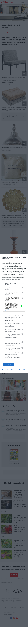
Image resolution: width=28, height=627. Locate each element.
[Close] (25, 257)
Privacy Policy (22, 369)
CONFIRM (8, 364)
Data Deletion (5, 369)
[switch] (22, 287)
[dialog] (14, 313)
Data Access (14, 369)
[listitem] (14, 284)
